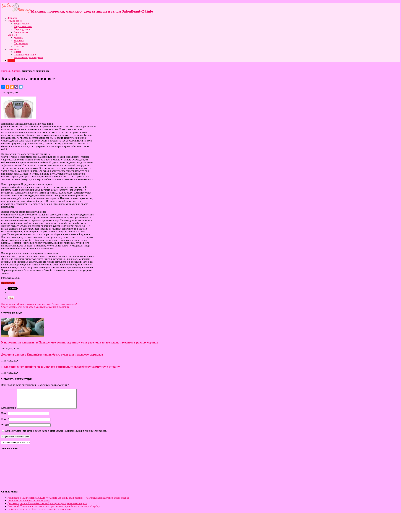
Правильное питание (25, 54)
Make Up (12, 35)
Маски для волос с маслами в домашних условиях (35, 307)
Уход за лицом (21, 23)
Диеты (17, 51)
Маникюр (19, 40)
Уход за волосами (23, 26)
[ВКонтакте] (3, 87)
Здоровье (12, 18)
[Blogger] (12, 87)
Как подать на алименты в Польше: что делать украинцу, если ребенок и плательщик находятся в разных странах (79, 342)
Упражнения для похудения (28, 57)
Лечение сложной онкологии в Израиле (29, 500)
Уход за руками (22, 29)
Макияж (18, 37)
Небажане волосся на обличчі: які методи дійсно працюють (39, 509)
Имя (3, 413)
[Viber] (16, 87)
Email (4, 419)
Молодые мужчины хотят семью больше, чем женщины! (39, 304)
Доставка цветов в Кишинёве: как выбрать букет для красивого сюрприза (52, 354)
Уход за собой (15, 20)
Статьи (11, 60)
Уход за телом (21, 32)
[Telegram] (21, 87)
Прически (19, 46)
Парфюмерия (21, 43)
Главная (5, 71)
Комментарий (8, 407)
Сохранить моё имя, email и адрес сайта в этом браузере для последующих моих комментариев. (56, 430)
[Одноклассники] (7, 87)
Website (5, 425)
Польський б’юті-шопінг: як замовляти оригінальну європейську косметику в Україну (60, 366)
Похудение (13, 49)
